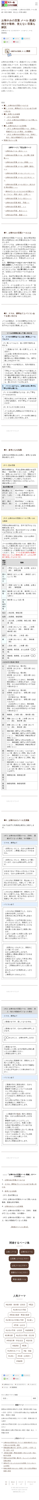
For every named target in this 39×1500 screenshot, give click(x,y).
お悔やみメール (5, 30)
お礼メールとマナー (19, 1265)
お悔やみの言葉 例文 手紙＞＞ (18, 202)
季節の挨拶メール (19, 1279)
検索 (34, 1398)
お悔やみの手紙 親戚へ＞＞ (16, 215)
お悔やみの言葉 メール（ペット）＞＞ (20, 173)
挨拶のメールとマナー (19, 1272)
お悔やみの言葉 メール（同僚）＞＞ (19, 162)
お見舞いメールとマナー (19, 1258)
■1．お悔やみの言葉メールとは (16, 105)
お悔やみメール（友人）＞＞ (16, 151)
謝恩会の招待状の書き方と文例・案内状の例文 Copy (19, 1409)
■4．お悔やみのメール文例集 (15, 126)
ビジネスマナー (15, 30)
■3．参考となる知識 (12, 114)
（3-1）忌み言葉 (12, 117)
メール (30, 30)
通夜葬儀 (3, 33)
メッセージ (24, 30)
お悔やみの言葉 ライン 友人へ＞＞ (19, 198)
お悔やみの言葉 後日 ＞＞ (16, 206)
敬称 (18, 1114)
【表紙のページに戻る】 (19, 1227)
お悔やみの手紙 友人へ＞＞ (16, 211)
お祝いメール (11, 1252)
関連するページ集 (10, 140)
